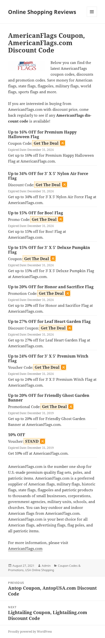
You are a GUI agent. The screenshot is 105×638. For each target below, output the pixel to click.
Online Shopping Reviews (42, 11)
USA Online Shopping (39, 570)
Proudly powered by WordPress (30, 631)
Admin (46, 566)
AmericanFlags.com (25, 548)
